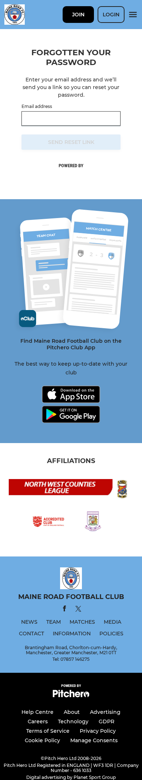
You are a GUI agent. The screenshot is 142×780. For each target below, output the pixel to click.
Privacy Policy (98, 731)
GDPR (106, 721)
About (72, 712)
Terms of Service (48, 731)
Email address (36, 106)
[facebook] (64, 610)
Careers (38, 721)
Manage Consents (94, 740)
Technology (73, 721)
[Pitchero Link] (71, 695)
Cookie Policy (42, 740)
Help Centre (37, 712)
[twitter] (78, 610)
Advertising (105, 712)
